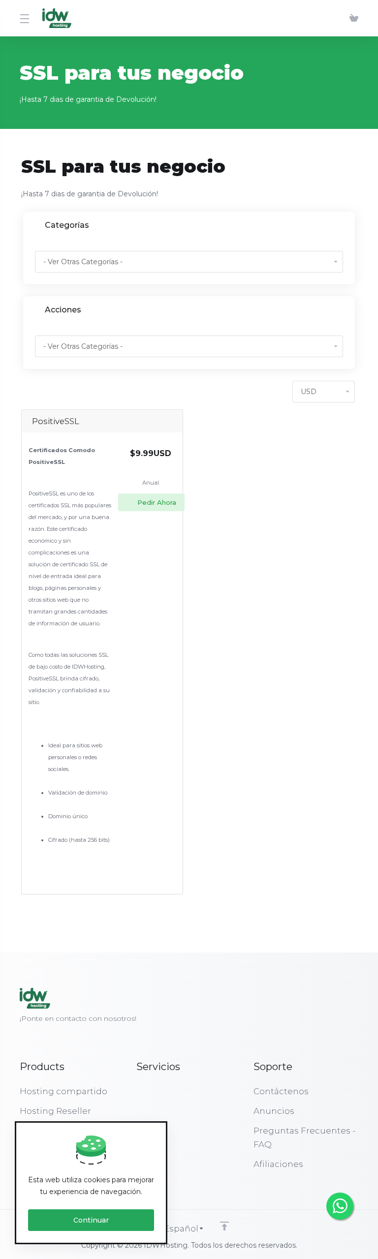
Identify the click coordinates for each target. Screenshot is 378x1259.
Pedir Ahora (156, 502)
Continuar (91, 1220)
